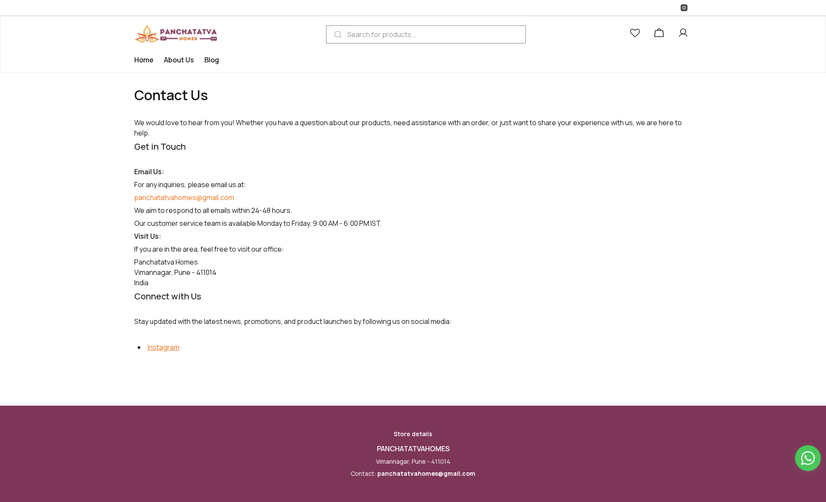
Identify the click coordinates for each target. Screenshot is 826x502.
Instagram (163, 347)
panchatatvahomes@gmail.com (426, 473)
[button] (637, 34)
